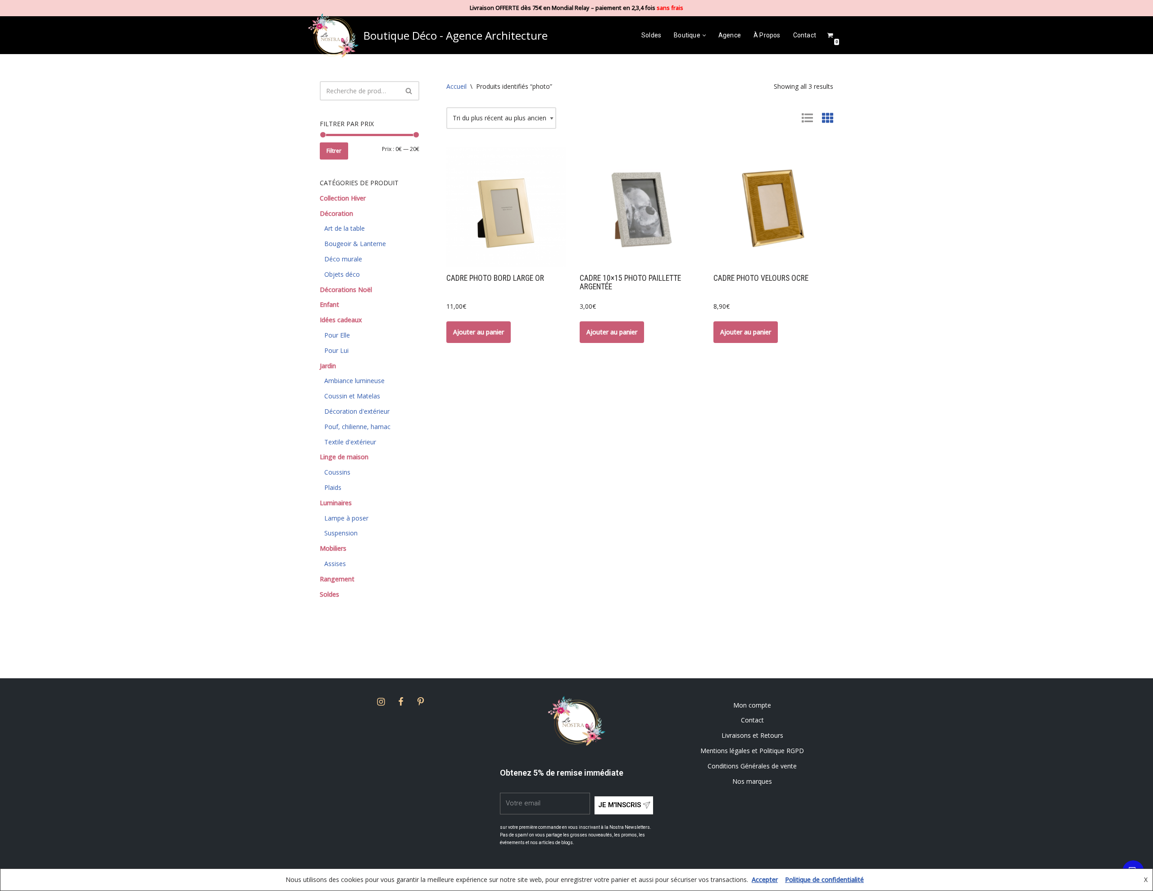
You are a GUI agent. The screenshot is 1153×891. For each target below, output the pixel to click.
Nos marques (752, 781)
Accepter (765, 879)
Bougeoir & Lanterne (355, 243)
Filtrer (334, 151)
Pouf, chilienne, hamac (357, 426)
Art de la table (344, 228)
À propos (767, 35)
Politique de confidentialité (824, 879)
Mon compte (752, 705)
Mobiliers (333, 548)
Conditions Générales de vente (752, 766)
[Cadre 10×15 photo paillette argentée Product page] (640, 207)
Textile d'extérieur (350, 442)
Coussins (337, 472)
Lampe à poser (346, 518)
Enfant (329, 304)
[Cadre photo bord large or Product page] (506, 207)
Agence (729, 35)
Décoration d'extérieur (357, 411)
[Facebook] (400, 701)
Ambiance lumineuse (354, 380)
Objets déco (342, 274)
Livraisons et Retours (752, 735)
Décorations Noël (346, 289)
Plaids (332, 487)
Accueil (456, 86)
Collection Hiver (343, 198)
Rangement (337, 579)
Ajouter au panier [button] (478, 332)
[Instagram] (381, 701)
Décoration (336, 213)
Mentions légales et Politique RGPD (752, 750)
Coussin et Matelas (352, 396)
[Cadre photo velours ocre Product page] (773, 207)
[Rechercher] (409, 91)
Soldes (651, 35)
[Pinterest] (420, 701)
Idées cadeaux (341, 319)
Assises (335, 563)
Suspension (341, 533)
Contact (804, 35)
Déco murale (343, 259)
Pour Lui (336, 350)
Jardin (328, 365)
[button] (704, 35)
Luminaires (336, 502)
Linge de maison (344, 456)
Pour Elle (337, 335)
